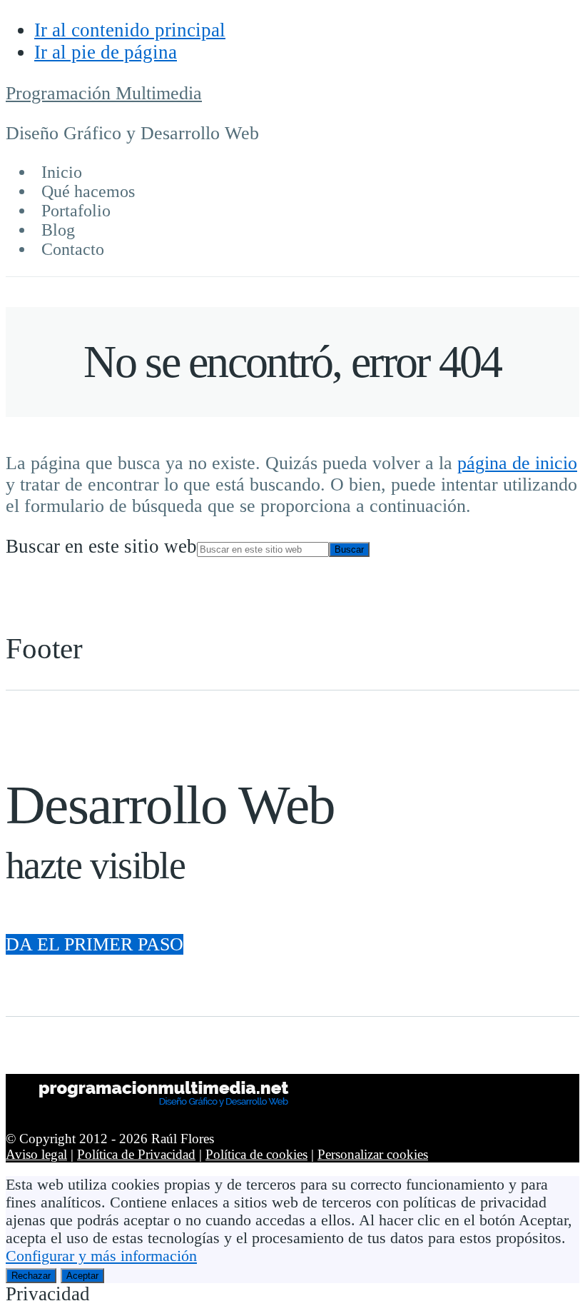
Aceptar (82, 1275)
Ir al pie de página (105, 52)
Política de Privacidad (136, 1154)
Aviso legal (36, 1154)
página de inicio (517, 463)
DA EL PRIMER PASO (94, 944)
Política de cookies (256, 1154)
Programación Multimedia (104, 93)
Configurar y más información (101, 1256)
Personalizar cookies (372, 1154)
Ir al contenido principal (129, 30)
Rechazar (31, 1275)
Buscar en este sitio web (101, 546)
